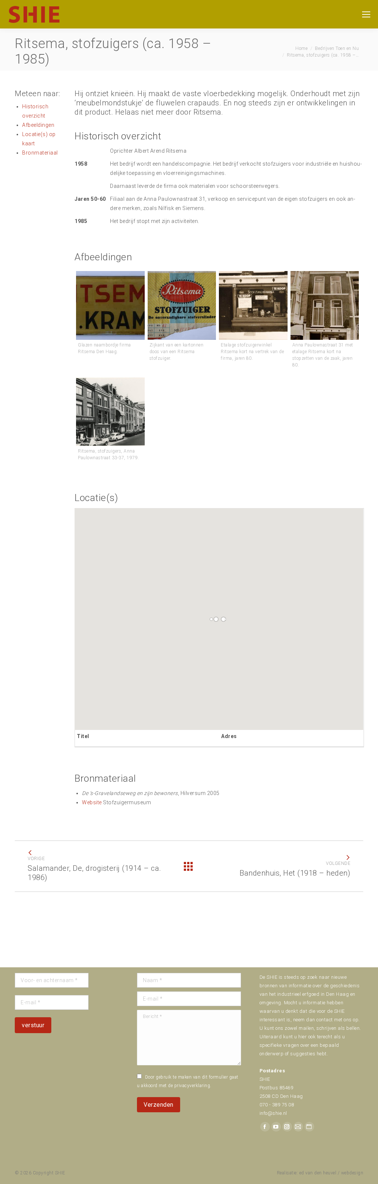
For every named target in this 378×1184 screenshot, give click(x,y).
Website (92, 802)
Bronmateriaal (40, 153)
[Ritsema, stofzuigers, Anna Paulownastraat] (110, 305)
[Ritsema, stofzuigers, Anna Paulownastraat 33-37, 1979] (110, 412)
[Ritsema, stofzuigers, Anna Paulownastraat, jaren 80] (253, 305)
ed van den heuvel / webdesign (331, 1172)
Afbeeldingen (38, 125)
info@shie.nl (273, 1113)
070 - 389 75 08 (277, 1104)
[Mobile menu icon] (366, 14)
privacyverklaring (192, 1085)
